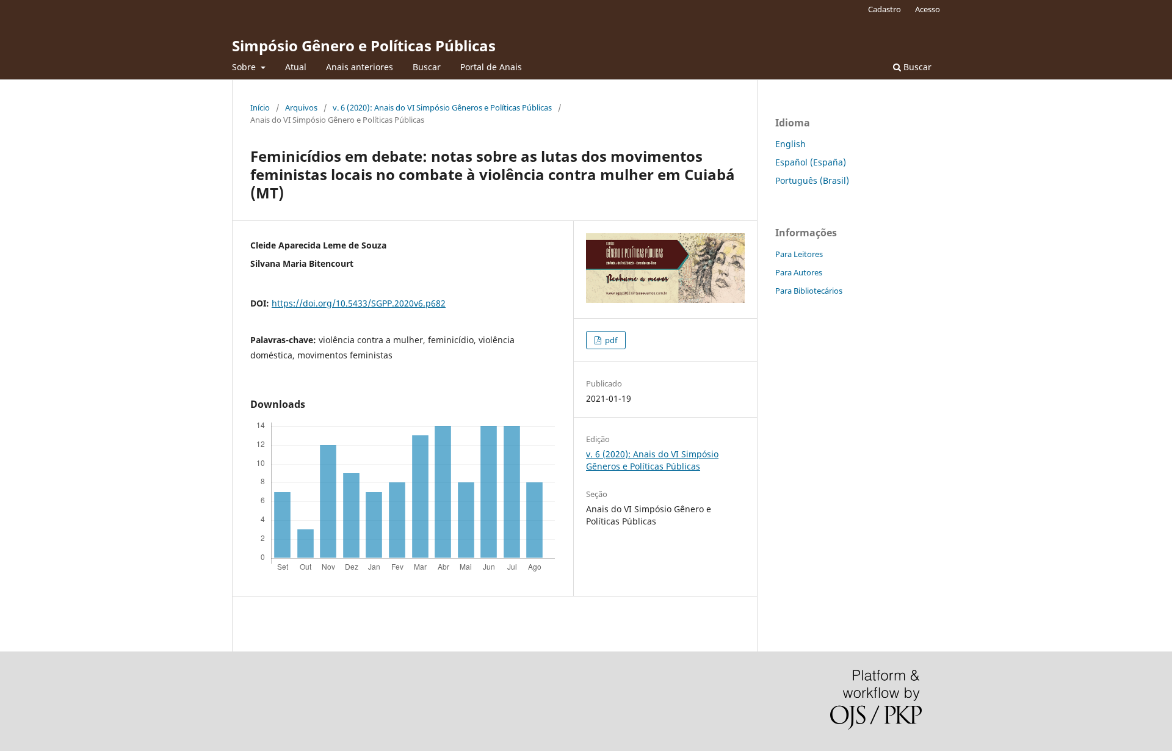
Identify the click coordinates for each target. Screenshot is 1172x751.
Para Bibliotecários (808, 290)
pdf (610, 340)
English (790, 144)
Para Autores (798, 272)
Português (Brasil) (812, 180)
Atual (295, 67)
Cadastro (884, 9)
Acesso (927, 9)
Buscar (427, 67)
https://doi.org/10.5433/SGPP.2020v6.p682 (359, 303)
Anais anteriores (359, 67)
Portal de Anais (491, 67)
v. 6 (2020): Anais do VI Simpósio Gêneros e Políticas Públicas (442, 107)
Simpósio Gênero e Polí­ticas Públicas (364, 45)
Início (260, 107)
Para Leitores (799, 254)
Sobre (245, 67)
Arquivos (301, 107)
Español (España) (810, 162)
